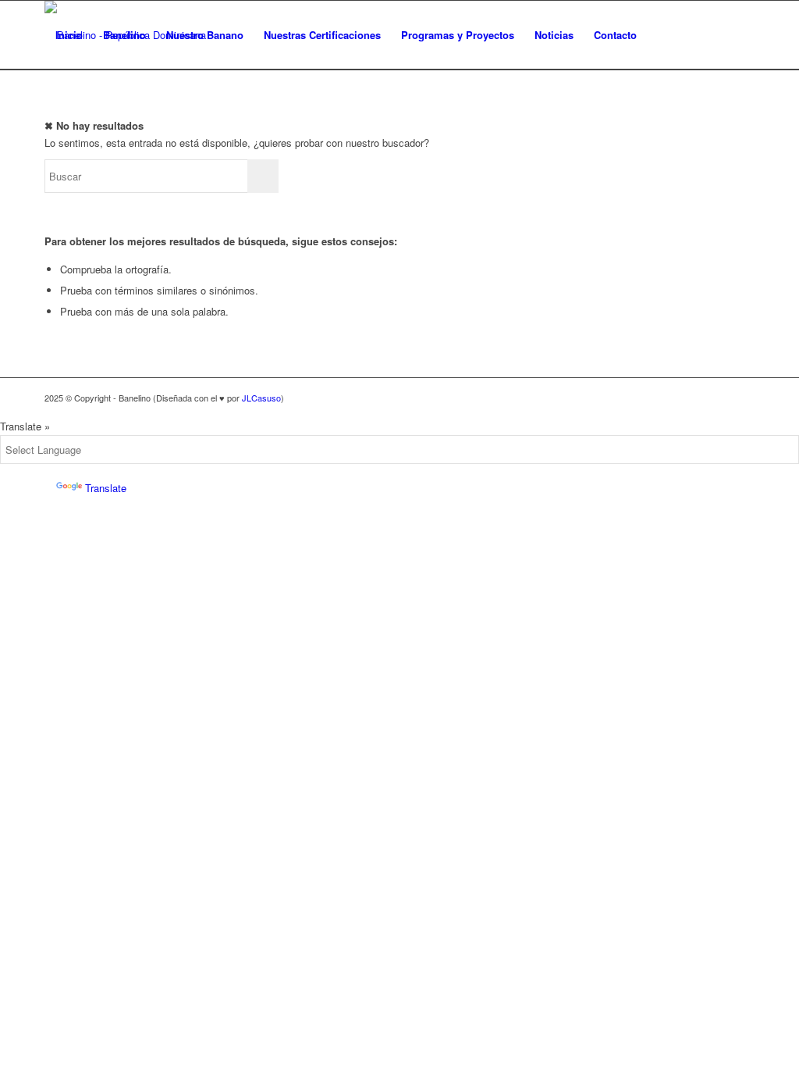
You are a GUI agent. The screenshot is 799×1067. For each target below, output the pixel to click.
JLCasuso (261, 397)
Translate (105, 487)
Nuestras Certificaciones (322, 34)
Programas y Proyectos (457, 34)
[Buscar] (662, 35)
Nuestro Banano (204, 34)
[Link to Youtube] (743, 34)
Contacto (615, 34)
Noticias (554, 34)
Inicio (69, 34)
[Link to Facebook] (719, 34)
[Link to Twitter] (696, 34)
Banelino (124, 34)
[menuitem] (662, 35)
